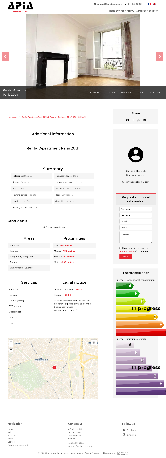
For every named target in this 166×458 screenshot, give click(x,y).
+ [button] (11, 341)
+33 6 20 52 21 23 (137, 175)
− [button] (11, 344)
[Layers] (94, 342)
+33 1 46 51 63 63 (76, 443)
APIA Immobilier (76, 429)
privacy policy (126, 251)
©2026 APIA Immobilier (49, 453)
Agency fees (83, 453)
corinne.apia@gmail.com (137, 182)
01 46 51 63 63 (134, 4)
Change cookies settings (103, 453)
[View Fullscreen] (11, 350)
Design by (124, 453)
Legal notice (69, 453)
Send (125, 257)
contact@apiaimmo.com (109, 4)
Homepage (12, 117)
